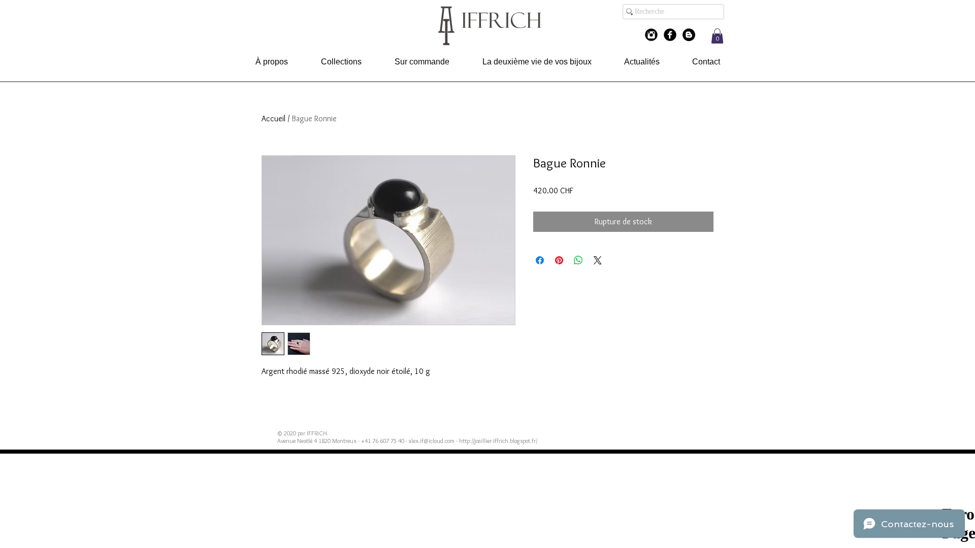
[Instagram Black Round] (651, 34)
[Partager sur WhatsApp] (578, 260)
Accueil (273, 118)
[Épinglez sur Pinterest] (559, 260)
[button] (717, 36)
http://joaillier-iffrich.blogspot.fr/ (498, 440)
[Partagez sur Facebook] (540, 260)
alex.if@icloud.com (431, 440)
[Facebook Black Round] (670, 34)
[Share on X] (598, 260)
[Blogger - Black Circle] (688, 34)
